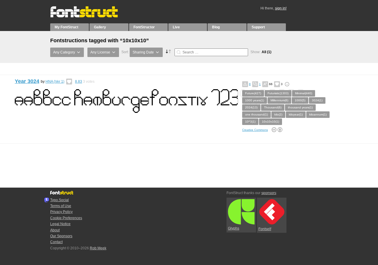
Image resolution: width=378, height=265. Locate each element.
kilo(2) (278, 114)
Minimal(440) (303, 93)
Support (258, 27)
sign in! (280, 8)
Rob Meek (98, 248)
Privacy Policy (61, 212)
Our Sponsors (61, 236)
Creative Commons (255, 129)
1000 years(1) (254, 100)
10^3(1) (250, 121)
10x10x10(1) (270, 121)
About (55, 230)
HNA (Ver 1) (54, 81)
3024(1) (317, 100)
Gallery (100, 27)
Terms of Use (60, 206)
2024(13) (251, 107)
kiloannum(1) (318, 114)
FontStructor (144, 27)
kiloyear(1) (296, 114)
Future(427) (253, 93)
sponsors (268, 193)
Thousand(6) (272, 107)
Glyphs (233, 228)
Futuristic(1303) (278, 93)
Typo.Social (59, 200)
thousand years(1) (300, 107)
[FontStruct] (90, 16)
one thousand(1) (256, 114)
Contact (56, 242)
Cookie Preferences (66, 218)
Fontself (264, 229)
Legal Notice (60, 224)
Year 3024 (27, 81)
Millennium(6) (279, 100)
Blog (216, 27)
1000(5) (300, 100)
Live (176, 27)
